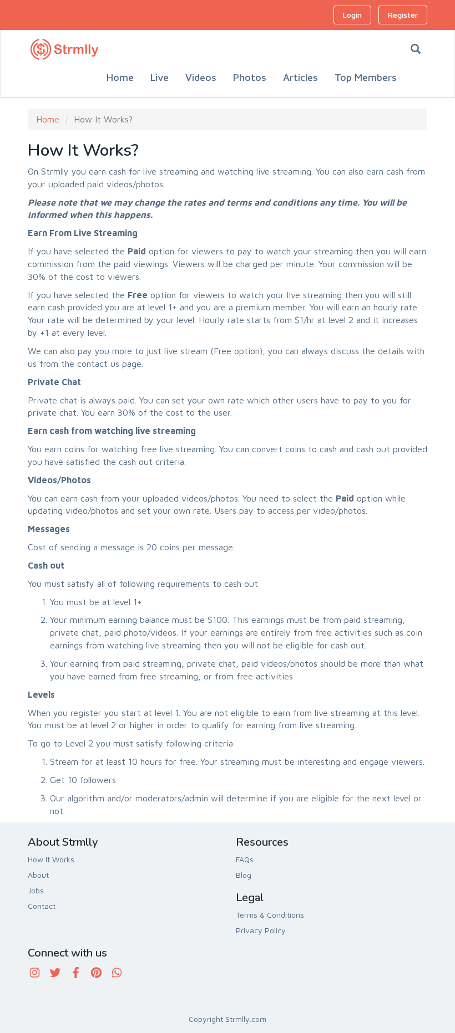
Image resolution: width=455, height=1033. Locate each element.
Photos (249, 77)
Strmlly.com (245, 1019)
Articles (300, 77)
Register (403, 14)
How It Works (51, 859)
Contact (41, 906)
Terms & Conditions (270, 914)
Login (352, 14)
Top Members (366, 77)
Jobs (36, 890)
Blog (243, 874)
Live (159, 77)
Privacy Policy (261, 930)
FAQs (245, 859)
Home (120, 77)
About (38, 874)
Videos (200, 77)
